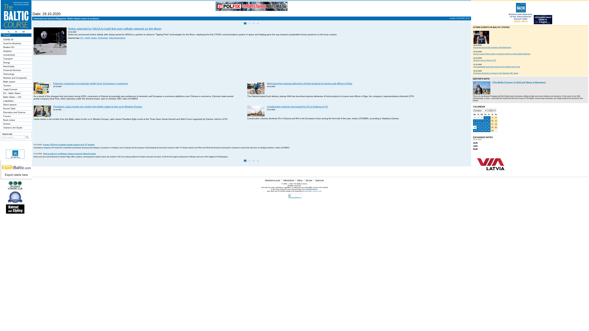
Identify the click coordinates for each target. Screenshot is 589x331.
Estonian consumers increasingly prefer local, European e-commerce (90, 83)
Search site (319, 180)
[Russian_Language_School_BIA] (15, 202)
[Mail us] (23, 32)
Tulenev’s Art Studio (12, 127)
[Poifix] (251, 6)
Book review (9, 120)
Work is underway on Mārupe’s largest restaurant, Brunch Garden (69, 154)
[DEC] (15, 189)
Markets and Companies (15, 78)
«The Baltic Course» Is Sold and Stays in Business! (519, 82)
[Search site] (8, 32)
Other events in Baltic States (491, 27)
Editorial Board (288, 180)
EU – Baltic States (88, 38)
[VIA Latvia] (490, 173)
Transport (8, 58)
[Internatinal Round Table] (520, 23)
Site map (309, 180)
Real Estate (8, 66)
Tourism (7, 85)
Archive (6, 124)
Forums (7, 116)
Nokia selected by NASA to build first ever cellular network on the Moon (114, 28)
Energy (6, 62)
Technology (103, 38)
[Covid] (543, 23)
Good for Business (12, 43)
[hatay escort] (16, 178)
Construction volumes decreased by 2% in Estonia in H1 (297, 106)
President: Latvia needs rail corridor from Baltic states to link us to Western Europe (97, 106)
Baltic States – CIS (12, 97)
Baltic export (9, 81)
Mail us (299, 180)
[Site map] (16, 32)
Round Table (9, 108)
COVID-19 (8, 39)
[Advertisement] (251, 69)
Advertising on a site (272, 180)
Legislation (8, 101)
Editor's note (481, 79)
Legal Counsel (10, 89)
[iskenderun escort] (15, 213)
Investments (9, 55)
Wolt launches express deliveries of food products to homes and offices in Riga (309, 83)
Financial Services (12, 70)
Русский (6, 35)
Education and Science (14, 112)
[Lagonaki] (15, 158)
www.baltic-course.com (312, 191)
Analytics (7, 51)
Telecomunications (117, 38)
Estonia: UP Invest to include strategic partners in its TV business (69, 145)
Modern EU (8, 47)
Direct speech (10, 104)
